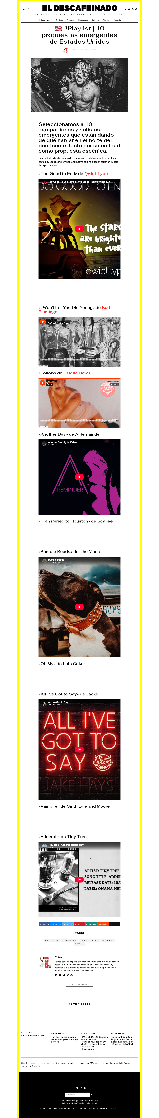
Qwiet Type (96, 173)
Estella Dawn (76, 373)
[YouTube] (60, 975)
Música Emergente (89, 940)
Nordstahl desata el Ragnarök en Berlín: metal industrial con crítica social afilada (122, 1040)
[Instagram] (132, 9)
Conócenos (45, 1108)
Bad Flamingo (52, 940)
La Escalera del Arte (33, 1035)
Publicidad (102, 1108)
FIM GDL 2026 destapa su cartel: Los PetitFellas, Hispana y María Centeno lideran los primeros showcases (94, 1042)
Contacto (114, 1108)
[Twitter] (129, 9)
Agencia (117, 20)
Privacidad (81, 1108)
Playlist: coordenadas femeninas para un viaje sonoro (64, 1039)
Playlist (106, 20)
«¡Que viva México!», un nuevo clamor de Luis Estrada (105, 1063)
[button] (92, 1095)
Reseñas (70, 20)
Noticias (59, 20)
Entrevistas (83, 20)
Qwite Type (108, 940)
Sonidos (92, 50)
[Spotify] (136, 9)
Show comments (79, 984)
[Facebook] (125, 9)
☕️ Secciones (44, 20)
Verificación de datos (63, 1108)
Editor (59, 957)
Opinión (95, 20)
